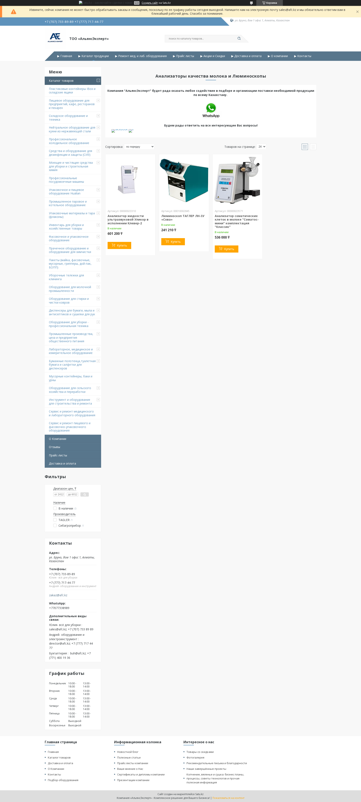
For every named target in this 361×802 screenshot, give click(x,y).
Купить (122, 245)
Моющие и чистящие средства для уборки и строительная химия (71, 166)
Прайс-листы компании (132, 763)
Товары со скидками (200, 752)
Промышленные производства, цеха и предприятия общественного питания (71, 337)
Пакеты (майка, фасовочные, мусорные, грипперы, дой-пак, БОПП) (70, 263)
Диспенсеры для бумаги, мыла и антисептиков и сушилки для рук (72, 312)
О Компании (57, 439)
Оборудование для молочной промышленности (70, 289)
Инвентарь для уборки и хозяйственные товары (66, 227)
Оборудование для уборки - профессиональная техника (69, 324)
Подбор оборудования (63, 780)
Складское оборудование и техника (68, 117)
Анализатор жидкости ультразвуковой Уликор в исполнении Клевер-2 (128, 219)
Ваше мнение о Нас (130, 769)
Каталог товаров (61, 81)
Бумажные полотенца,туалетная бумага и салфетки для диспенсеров (72, 364)
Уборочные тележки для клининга (66, 277)
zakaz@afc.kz (58, 595)
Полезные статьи (129, 757)
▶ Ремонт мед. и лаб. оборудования (141, 56)
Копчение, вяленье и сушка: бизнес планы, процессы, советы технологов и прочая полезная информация (215, 778)
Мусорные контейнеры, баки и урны (70, 378)
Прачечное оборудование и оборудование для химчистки (70, 250)
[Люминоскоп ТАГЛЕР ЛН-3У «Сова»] (184, 180)
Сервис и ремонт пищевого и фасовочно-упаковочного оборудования (69, 426)
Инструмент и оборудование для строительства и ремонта (70, 401)
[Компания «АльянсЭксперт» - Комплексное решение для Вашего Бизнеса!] (55, 38)
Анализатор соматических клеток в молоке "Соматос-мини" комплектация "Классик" (237, 221)
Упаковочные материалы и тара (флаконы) (72, 215)
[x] (131, 129)
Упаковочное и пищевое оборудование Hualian (66, 191)
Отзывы (54, 447)
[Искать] (239, 38)
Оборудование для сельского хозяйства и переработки (70, 390)
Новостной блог (127, 752)
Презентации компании (133, 780)
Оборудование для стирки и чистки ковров (69, 300)
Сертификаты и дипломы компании (141, 774)
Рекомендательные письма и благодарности (217, 763)
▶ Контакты (302, 56)
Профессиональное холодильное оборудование (69, 141)
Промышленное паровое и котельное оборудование (68, 203)
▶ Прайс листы (183, 56)
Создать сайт (150, 2)
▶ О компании (278, 56)
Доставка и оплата (62, 463)
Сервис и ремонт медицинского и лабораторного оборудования (72, 413)
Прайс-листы (58, 455)
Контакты (54, 774)
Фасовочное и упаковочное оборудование (69, 238)
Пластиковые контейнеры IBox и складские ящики (72, 91)
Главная (53, 752)
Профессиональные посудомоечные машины (66, 180)
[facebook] (120, 129)
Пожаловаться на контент (228, 798)
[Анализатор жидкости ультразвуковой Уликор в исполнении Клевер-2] (130, 180)
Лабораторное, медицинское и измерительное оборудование (71, 351)
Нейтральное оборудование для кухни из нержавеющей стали (72, 129)
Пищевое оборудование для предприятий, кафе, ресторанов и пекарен (72, 104)
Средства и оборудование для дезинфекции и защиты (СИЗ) (70, 153)
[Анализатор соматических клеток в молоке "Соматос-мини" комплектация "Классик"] (237, 180)
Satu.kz (199, 794)
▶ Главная (64, 56)
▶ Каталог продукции (93, 56)
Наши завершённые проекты (206, 769)
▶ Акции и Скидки (212, 56)
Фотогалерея (195, 757)
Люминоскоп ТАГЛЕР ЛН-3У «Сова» (182, 218)
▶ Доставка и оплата (246, 56)
